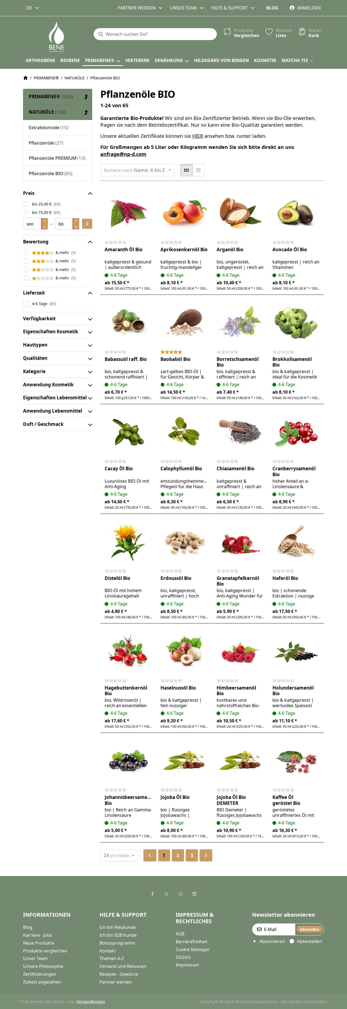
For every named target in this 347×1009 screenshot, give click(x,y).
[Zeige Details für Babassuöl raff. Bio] (128, 322)
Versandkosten (90, 1001)
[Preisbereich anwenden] (87, 224)
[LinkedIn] (195, 894)
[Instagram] (181, 894)
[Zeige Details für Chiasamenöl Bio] (240, 432)
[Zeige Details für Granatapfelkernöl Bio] (240, 541)
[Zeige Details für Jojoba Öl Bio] (184, 760)
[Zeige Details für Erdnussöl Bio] (184, 541)
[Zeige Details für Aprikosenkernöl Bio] (184, 213)
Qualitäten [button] (35, 358)
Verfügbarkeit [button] (39, 318)
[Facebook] (153, 894)
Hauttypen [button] (35, 345)
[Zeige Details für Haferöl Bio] (296, 541)
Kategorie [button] (34, 371)
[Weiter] (206, 855)
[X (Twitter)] (166, 894)
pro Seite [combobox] (121, 855)
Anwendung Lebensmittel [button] (52, 411)
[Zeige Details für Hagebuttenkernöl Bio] (128, 651)
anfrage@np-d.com (123, 154)
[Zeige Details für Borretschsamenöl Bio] (240, 322)
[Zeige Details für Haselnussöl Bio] (184, 651)
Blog (272, 8)
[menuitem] (40, 60)
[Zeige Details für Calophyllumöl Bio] (184, 432)
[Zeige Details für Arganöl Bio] (240, 213)
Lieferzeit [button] (34, 293)
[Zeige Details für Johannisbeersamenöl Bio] (128, 760)
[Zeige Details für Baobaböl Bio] (184, 322)
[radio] (186, 170)
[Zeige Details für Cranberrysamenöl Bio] (296, 432)
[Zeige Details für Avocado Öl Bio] (296, 213)
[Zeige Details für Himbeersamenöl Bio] (240, 651)
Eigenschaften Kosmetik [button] (50, 331)
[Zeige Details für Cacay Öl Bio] (128, 432)
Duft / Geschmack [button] (43, 424)
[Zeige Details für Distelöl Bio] (128, 541)
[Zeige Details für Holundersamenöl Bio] (296, 651)
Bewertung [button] (36, 242)
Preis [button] (28, 193)
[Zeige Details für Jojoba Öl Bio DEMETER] (240, 760)
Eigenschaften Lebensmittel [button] (55, 397)
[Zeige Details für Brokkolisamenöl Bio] (296, 322)
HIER (197, 136)
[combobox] (33, 8)
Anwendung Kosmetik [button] (48, 384)
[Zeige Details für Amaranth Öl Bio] (128, 213)
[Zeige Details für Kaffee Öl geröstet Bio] (296, 760)
